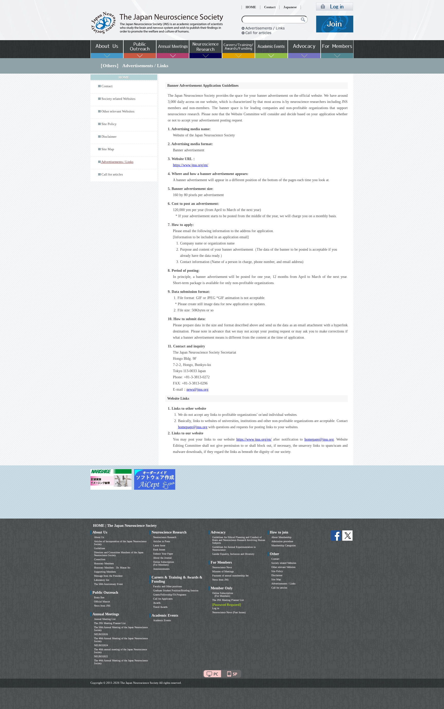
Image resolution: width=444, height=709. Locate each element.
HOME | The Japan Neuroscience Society (125, 526)
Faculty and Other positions (167, 586)
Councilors (99, 559)
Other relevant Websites (117, 111)
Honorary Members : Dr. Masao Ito (112, 567)
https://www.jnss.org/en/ (190, 165)
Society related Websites (118, 99)
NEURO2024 (101, 645)
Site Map (107, 149)
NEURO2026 (101, 634)
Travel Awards (160, 607)
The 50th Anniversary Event (108, 584)
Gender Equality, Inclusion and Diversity (233, 554)
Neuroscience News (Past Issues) (229, 612)
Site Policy (109, 124)
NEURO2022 (101, 656)
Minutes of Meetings (223, 571)
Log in (215, 608)
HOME (251, 7)
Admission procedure (282, 541)
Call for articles (112, 174)
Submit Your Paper (163, 553)
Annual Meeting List (105, 619)
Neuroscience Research (164, 537)
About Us (99, 537)
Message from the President (108, 575)
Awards (157, 602)
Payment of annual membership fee (230, 575)
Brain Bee (99, 597)
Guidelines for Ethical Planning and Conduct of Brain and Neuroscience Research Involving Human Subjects (238, 540)
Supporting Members (105, 571)
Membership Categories (283, 545)
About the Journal (162, 557)
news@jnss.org (197, 389)
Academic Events (162, 620)
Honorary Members (104, 563)
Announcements (161, 568)
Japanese (290, 7)
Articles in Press (161, 541)
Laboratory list (101, 580)
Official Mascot (102, 601)
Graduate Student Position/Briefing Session (175, 590)
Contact (269, 7)
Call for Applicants (163, 598)
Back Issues (159, 549)
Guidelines (99, 548)
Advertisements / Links (283, 583)
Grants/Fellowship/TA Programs (169, 594)
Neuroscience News (222, 567)
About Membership (281, 537)
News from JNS (102, 605)
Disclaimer (108, 136)
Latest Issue (159, 545)
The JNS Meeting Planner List (110, 623)
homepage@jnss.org (192, 427)
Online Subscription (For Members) (163, 563)
